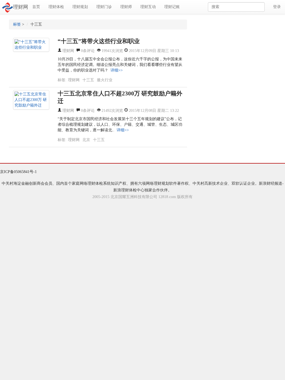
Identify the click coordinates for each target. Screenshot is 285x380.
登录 (277, 7)
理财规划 (80, 7)
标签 (17, 24)
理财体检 (56, 7)
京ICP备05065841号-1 (18, 172)
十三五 (88, 80)
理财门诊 (104, 7)
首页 (36, 7)
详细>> (116, 70)
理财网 (20, 7)
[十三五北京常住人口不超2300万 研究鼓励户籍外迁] (31, 100)
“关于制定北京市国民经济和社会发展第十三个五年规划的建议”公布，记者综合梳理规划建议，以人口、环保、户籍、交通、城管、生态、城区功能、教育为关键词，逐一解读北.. (120, 124)
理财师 (126, 7)
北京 (86, 140)
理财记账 (172, 7)
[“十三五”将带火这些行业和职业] (31, 45)
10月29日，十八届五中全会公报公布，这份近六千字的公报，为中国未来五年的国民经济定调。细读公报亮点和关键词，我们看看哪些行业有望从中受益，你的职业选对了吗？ (120, 64)
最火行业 (104, 80)
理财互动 (148, 7)
